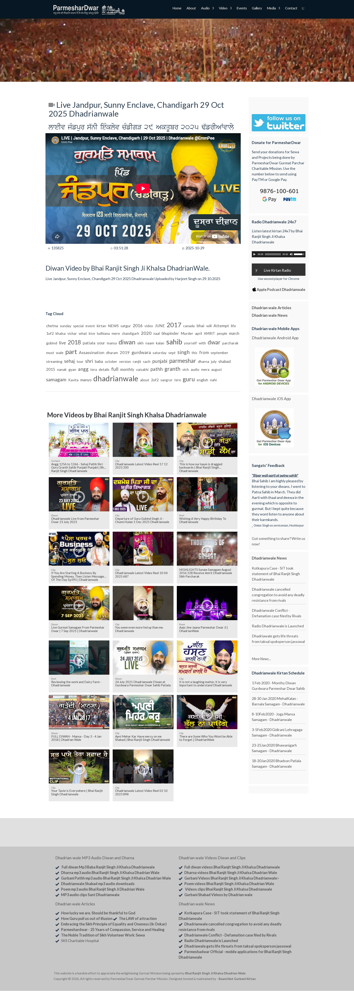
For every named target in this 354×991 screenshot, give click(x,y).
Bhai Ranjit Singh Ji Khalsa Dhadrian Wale (215, 973)
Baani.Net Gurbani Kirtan (237, 979)
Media (271, 8)
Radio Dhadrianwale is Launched (278, 626)
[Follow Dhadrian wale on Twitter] (290, 974)
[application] (278, 254)
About (191, 8)
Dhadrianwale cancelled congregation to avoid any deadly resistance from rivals (278, 595)
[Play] (254, 254)
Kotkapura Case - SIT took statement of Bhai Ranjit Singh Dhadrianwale (276, 573)
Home (176, 8)
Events (242, 8)
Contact (291, 8)
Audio (205, 8)
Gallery (257, 8)
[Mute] (291, 254)
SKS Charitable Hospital (80, 940)
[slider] (299, 254)
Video (223, 8)
